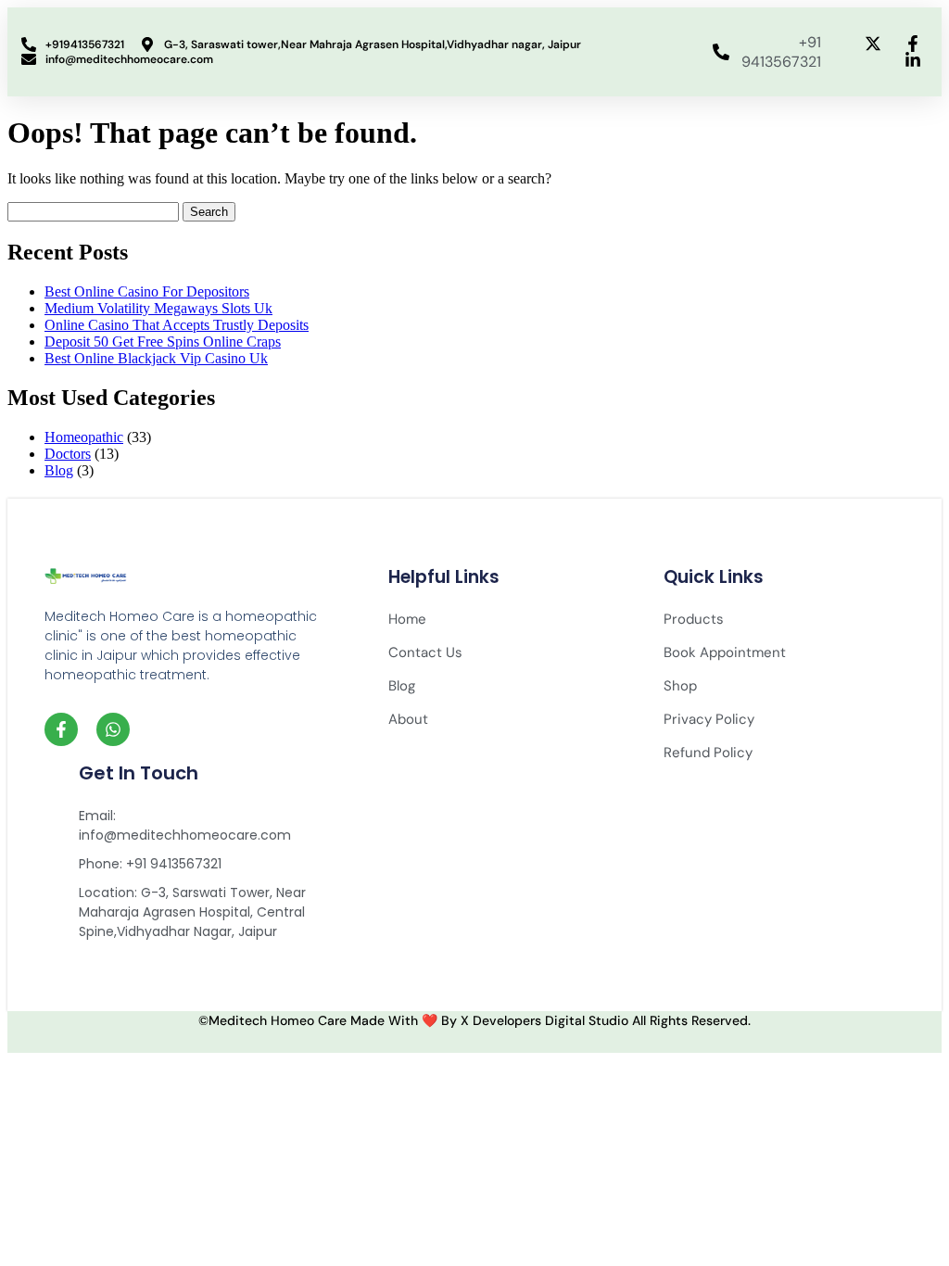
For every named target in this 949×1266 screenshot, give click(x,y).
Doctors (67, 454)
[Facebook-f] (61, 729)
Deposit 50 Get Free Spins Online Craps (162, 341)
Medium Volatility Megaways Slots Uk (158, 308)
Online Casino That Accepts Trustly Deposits (176, 325)
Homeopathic (83, 437)
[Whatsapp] (113, 729)
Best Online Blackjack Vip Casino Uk (156, 358)
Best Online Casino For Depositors (146, 291)
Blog (58, 470)
